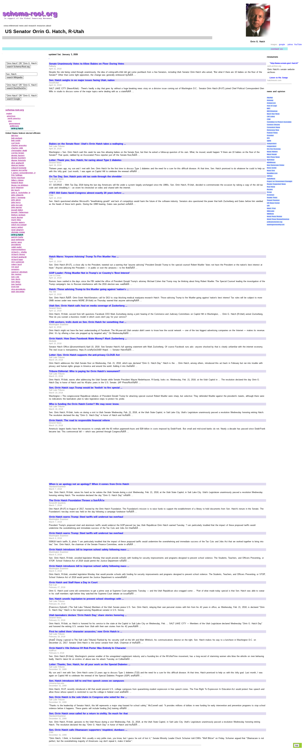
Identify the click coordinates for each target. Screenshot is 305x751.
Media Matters (272, 152)
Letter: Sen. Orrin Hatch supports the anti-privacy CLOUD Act (84, 355)
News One (271, 170)
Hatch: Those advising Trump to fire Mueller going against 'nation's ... (89, 289)
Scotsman (270, 195)
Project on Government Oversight (279, 181)
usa (10, 121)
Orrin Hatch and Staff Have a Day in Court (73, 582)
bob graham (16, 138)
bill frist (14, 136)
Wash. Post (271, 208)
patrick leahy (17, 237)
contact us (277, 49)
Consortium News (273, 127)
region (9, 113)
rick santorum (17, 262)
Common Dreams (273, 125)
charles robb (17, 148)
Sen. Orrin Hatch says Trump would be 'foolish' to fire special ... (85, 387)
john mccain (17, 205)
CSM (268, 119)
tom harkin (16, 284)
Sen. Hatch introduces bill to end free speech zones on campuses (86, 681)
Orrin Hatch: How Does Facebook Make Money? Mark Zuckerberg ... (88, 338)
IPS (268, 138)
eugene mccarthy (19, 170)
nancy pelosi (17, 227)
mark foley (16, 220)
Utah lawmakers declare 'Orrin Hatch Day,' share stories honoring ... (88, 615)
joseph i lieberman (19, 212)
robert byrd (16, 264)
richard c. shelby (19, 252)
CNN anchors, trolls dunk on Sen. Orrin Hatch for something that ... (87, 322)
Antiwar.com (271, 103)
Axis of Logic (272, 106)
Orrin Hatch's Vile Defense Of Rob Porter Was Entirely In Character (87, 648)
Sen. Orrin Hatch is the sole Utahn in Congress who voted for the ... (88, 697)
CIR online (271, 116)
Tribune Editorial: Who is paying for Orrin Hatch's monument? (84, 371)
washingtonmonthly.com (275, 224)
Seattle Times (272, 197)
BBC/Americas (272, 111)
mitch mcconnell (19, 225)
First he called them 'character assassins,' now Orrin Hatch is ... (85, 631)
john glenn (16, 200)
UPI (268, 206)
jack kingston (17, 188)
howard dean (17, 183)
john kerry (16, 202)
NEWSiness (271, 162)
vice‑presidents (18, 289)
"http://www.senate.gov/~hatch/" (284, 63)
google (282, 44)
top (296, 745)
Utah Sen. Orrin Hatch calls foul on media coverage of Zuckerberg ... (88, 305)
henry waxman (18, 178)
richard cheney (18, 254)
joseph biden (17, 210)
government (14, 123)
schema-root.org (14, 110)
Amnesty (270, 100)
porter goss (16, 242)
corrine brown (17, 153)
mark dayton (17, 217)
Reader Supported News (276, 184)
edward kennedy (19, 168)
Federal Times (272, 133)
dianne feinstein (18, 160)
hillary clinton (17, 180)
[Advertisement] (75, 116)
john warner (16, 207)
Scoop (269, 192)
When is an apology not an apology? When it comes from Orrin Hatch (89, 484)
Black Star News (273, 114)
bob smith (15, 140)
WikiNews (270, 214)
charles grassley (19, 145)
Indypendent (271, 146)
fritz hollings (17, 175)
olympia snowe (18, 232)
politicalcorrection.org (274, 222)
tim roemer (16, 274)
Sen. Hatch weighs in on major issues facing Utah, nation (82, 80)
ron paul (15, 267)
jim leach (15, 190)
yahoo (290, 44)
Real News (271, 187)
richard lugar (17, 259)
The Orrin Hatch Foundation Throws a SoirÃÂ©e (77, 500)
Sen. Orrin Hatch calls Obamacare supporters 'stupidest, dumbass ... (88, 730)
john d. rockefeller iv (20, 193)
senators (15, 269)
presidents (16, 245)
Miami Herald (272, 154)
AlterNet (270, 98)
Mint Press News (273, 157)
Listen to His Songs (279, 78)
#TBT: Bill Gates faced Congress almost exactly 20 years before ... (86, 193)
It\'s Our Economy (273, 149)
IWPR (269, 141)
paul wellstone (17, 240)
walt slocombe (18, 292)
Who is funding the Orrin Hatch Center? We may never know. (84, 404)
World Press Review (274, 216)
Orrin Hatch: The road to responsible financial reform (79, 420)
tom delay (15, 282)
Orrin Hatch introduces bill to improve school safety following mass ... (89, 549)
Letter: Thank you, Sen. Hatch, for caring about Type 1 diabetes (85, 160)
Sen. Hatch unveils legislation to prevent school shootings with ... (86, 599)
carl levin (15, 143)
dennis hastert (18, 155)
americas (11, 116)
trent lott (15, 287)
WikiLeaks (270, 211)
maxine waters (18, 222)
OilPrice (269, 176)
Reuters (270, 189)
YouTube (298, 44)
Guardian (270, 135)
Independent (271, 143)
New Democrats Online (275, 165)
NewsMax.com (272, 173)
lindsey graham (18, 215)
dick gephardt (17, 163)
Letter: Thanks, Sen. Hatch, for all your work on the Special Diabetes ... (89, 664)
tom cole (15, 277)
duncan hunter (18, 165)
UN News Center (273, 203)
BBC (268, 108)
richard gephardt (19, 257)
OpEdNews (271, 179)
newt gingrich (17, 230)
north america (14, 118)
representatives (18, 249)
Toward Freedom (273, 200)
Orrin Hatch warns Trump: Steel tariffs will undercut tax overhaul (86, 517)
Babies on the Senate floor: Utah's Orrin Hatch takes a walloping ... (87, 144)
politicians (14, 126)
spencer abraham (19, 272)
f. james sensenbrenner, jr (23, 173)
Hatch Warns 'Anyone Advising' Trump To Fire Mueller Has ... (84, 256)
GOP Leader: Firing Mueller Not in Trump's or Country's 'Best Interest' (89, 273)
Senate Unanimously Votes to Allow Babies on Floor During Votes (86, 63)
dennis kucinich (18, 158)
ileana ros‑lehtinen (19, 185)
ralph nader (16, 247)
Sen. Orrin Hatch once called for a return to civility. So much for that (88, 713)
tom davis (15, 279)
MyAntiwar (270, 160)
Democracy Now (273, 130)
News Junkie (271, 168)
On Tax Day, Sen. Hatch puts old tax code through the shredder (85, 176)
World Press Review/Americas (278, 219)
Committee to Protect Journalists (279, 122)
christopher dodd (19, 151)
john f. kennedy (18, 198)
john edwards (17, 195)
